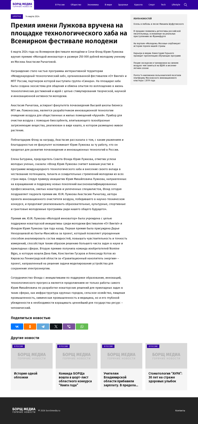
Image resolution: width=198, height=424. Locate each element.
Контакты (180, 410)
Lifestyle (176, 4)
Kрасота (138, 4)
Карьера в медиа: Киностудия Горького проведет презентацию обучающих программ (157, 54)
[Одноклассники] (30, 326)
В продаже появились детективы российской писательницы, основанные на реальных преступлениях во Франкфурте (157, 34)
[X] (56, 326)
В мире (108, 4)
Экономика (93, 4)
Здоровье (123, 4)
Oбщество (76, 4)
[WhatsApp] (82, 326)
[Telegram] (43, 326)
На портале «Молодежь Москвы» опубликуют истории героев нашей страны (157, 44)
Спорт (152, 4)
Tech (163, 4)
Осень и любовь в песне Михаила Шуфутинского (158, 24)
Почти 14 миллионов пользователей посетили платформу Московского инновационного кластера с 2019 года (157, 78)
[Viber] (69, 326)
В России (60, 4)
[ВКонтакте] (17, 326)
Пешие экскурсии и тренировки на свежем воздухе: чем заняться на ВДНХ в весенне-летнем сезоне (155, 66)
